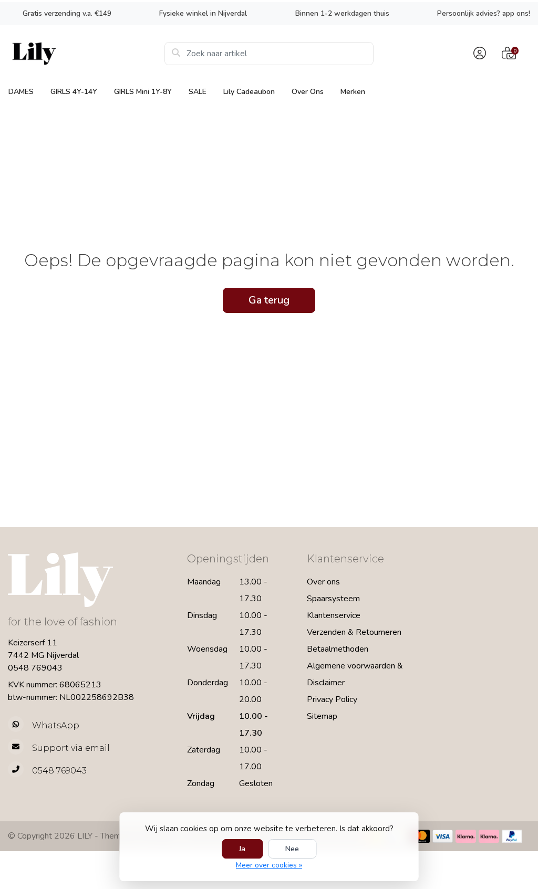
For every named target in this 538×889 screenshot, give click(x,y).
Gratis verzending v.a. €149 (67, 13)
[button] (478, 53)
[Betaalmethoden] (419, 836)
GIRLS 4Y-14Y (73, 92)
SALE (197, 92)
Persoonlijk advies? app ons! (483, 13)
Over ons (308, 92)
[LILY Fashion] (86, 53)
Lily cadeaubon (249, 92)
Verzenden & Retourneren (354, 632)
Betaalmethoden (337, 649)
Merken (352, 92)
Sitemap (322, 716)
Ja (242, 849)
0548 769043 (35, 668)
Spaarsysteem (333, 598)
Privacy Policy (332, 699)
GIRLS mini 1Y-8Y (143, 92)
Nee (292, 849)
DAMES (21, 92)
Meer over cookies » (269, 865)
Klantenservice (333, 615)
